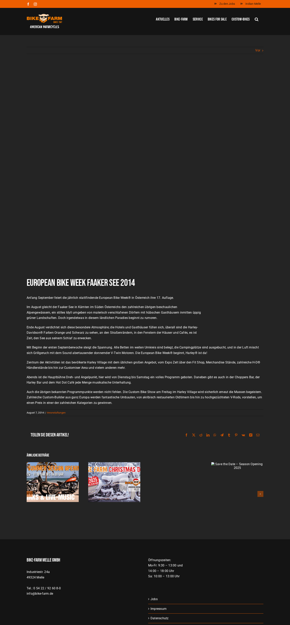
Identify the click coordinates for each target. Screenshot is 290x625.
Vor (257, 50)
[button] (256, 19)
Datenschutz (160, 618)
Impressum (159, 609)
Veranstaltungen (56, 412)
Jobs (154, 599)
